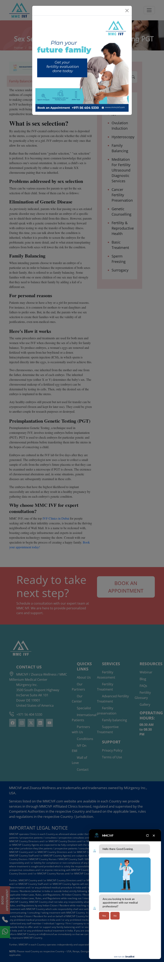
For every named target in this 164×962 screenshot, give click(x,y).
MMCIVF (107, 835)
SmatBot (129, 956)
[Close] (127, 10)
